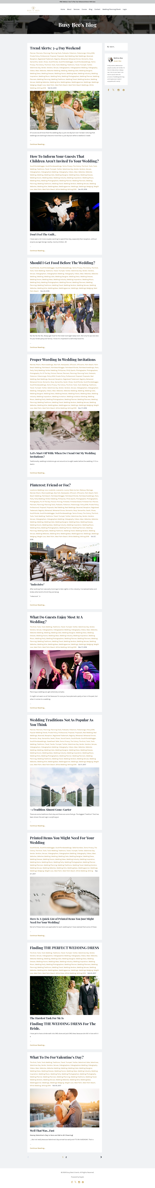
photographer (81, 370)
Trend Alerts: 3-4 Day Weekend (55, 48)
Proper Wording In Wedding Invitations (63, 359)
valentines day (35, 68)
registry (57, 59)
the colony (40, 65)
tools (53, 65)
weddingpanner (77, 82)
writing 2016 (41, 88)
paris (96, 367)
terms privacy (67, 166)
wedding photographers (70, 76)
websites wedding (53, 71)
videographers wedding (79, 68)
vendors (50, 68)
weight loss (41, 85)
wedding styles (42, 531)
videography (92, 68)
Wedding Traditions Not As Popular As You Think (61, 722)
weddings (87, 82)
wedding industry (84, 73)
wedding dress (35, 73)
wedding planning (43, 79)
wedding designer (85, 71)
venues (56, 68)
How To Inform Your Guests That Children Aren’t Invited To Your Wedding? (64, 158)
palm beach (89, 365)
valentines (94, 1062)
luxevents (59, 490)
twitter (89, 65)
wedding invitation (59, 397)
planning (46, 53)
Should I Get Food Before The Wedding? (62, 262)
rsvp (91, 59)
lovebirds (51, 490)
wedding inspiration (74, 178)
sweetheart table (53, 741)
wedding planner (86, 76)
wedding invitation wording (77, 397)
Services (77, 9)
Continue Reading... (37, 144)
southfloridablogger (66, 62)
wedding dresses (47, 73)
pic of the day (45, 373)
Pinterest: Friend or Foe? (50, 484)
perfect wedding (51, 370)
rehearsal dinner (75, 59)
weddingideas (66, 82)
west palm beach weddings (78, 85)
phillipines (62, 370)
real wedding (70, 56)
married (32, 365)
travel (77, 65)
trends (52, 744)
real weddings (80, 56)
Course (84, 9)
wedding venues (83, 184)
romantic (85, 59)
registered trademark (46, 59)
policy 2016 (90, 53)
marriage (89, 490)
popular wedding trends (38, 733)
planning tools (56, 53)
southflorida (53, 62)
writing (90, 871)
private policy (35, 56)
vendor (43, 68)
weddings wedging (86, 186)
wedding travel (71, 79)
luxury (66, 490)
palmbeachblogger (58, 367)
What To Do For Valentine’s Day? (57, 1057)
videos (32, 71)
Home (63, 9)
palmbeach (46, 367)
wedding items (35, 862)
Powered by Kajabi (77, 1177)
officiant (73, 365)
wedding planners (78, 181)
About (69, 9)
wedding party (56, 76)
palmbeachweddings (86, 367)
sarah (40, 62)
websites (43, 71)
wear (37, 71)
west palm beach (61, 85)
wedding (64, 71)
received (90, 56)
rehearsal (64, 59)
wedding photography (88, 1074)
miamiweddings (47, 365)
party (32, 370)
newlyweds (65, 365)
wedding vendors (84, 79)
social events (65, 738)
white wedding (61, 189)
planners (39, 53)
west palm (50, 85)
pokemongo (81, 53)
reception (33, 59)
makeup (83, 490)
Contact (97, 9)
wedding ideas (72, 73)
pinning (59, 502)
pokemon (73, 53)
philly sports (70, 370)
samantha (34, 62)
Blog (90, 9)
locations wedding (37, 490)
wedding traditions (58, 79)
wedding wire (55, 82)
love (46, 490)
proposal (53, 56)
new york (57, 365)
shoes (46, 62)
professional (44, 56)
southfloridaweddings (82, 62)
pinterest (66, 502)
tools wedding (61, 65)
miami (38, 365)
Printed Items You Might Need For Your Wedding (62, 840)
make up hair (74, 490)
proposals (60, 56)
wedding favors (60, 73)
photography (34, 373)
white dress (60, 973)
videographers (64, 68)
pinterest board (76, 502)
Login (125, 9)
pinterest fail (87, 502)
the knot (47, 65)
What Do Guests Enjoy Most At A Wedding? (56, 619)
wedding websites (42, 82)
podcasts (65, 53)
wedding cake (73, 71)
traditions (71, 65)
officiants (80, 365)
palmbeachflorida (71, 367)
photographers (92, 370)
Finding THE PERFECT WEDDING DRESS (64, 947)
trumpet (83, 65)
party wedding (39, 370)
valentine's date (84, 1062)
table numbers (77, 848)
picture (53, 373)
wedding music (44, 76)
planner (33, 53)
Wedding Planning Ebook (111, 9)
